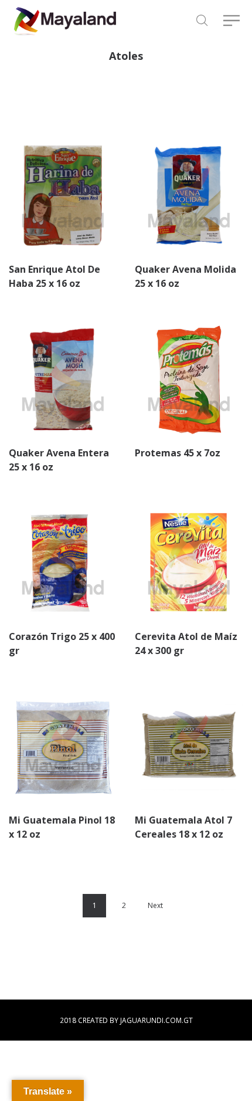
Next (155, 905)
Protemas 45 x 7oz (177, 452)
